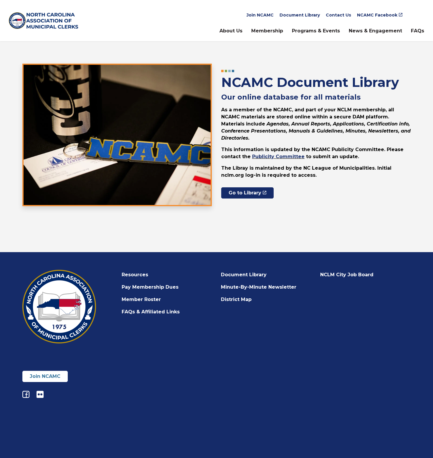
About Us (230, 31)
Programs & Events (316, 31)
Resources (135, 274)
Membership (267, 31)
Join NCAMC (260, 15)
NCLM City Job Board (346, 274)
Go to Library (245, 193)
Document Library (300, 15)
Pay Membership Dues (150, 287)
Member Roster (141, 299)
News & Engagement (375, 31)
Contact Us (338, 15)
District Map (236, 299)
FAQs (417, 31)
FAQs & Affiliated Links (151, 312)
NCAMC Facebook (377, 15)
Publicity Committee (278, 156)
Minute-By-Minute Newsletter (258, 287)
